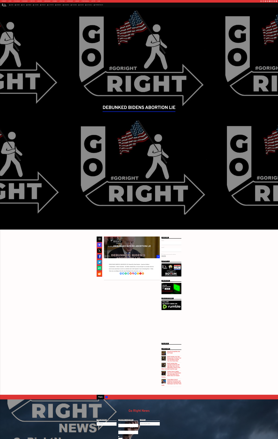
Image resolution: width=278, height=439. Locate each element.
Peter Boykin (107, 269)
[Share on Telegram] (99, 276)
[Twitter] (128, 287)
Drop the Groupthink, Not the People (173, 366)
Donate (4, 1)
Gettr (93, 1)
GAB (99, 1)
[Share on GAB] (99, 282)
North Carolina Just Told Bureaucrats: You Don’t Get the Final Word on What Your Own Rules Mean (174, 373)
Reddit (77, 1)
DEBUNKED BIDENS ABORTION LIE (112, 252)
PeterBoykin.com (99, 5)
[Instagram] (133, 287)
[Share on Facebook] (99, 270)
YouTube (62, 1)
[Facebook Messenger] (135, 287)
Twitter (32, 1)
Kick (10, 1)
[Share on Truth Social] (99, 259)
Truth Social (85, 1)
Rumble (55, 1)
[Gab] (126, 287)
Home (12, 5)
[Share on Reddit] (99, 288)
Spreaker (70, 1)
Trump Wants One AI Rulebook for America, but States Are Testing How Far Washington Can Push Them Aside (171, 396)
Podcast (44, 5)
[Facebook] (121, 287)
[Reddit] (131, 287)
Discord (40, 1)
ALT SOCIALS (89, 5)
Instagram (47, 1)
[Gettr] (140, 287)
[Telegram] (123, 287)
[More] (143, 287)
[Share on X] (99, 265)
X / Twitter (51, 5)
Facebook (25, 1)
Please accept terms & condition (169, 268)
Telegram (17, 1)
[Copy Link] (138, 287)
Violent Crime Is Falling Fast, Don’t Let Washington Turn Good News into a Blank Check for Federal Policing (171, 388)
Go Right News (138, 425)
